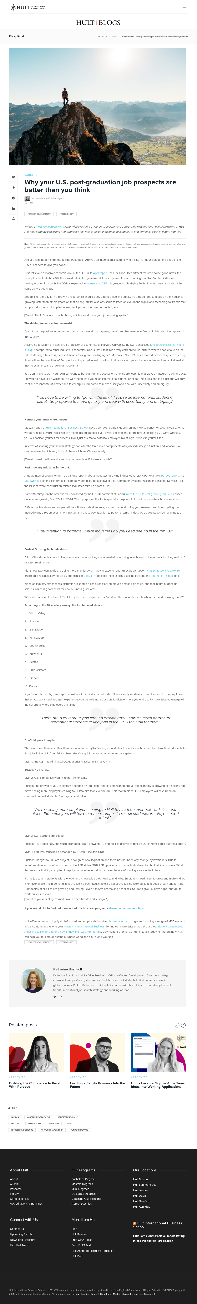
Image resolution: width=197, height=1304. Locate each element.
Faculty (14, 1193)
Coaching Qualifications (86, 1198)
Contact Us (17, 1228)
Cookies (85, 1294)
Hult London (141, 1190)
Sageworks (31, 480)
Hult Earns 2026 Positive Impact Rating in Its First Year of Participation (159, 1239)
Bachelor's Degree (83, 1179)
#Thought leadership (52, 1130)
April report (100, 273)
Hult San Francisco (144, 1184)
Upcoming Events (21, 1234)
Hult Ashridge (141, 1206)
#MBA (69, 1124)
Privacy (75, 1294)
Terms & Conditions (101, 1294)
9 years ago (56, 198)
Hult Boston (140, 1179)
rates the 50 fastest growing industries (150, 494)
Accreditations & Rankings (26, 1203)
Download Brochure (22, 1239)
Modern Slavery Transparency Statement (134, 1294)
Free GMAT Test (82, 1239)
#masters (54, 1124)
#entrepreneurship (68, 1117)
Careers (112, 37)
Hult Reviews (80, 1234)
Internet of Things (162, 575)
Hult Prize (77, 1256)
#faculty (15, 1124)
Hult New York (142, 1201)
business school (119, 921)
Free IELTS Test (81, 1245)
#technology (66, 214)
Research (16, 1189)
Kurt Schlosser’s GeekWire (163, 570)
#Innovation (34, 1124)
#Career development (39, 214)
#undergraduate (79, 1130)
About (14, 1179)
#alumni (15, 1117)
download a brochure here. (127, 908)
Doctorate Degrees (84, 1193)
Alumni (14, 1184)
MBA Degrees (80, 1189)
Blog (74, 1228)
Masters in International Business (84, 926)
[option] (36, 1061)
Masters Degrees (82, 1184)
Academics (17, 1077)
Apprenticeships (82, 1203)
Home (101, 37)
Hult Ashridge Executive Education (93, 1250)
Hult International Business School (67, 427)
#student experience (22, 1130)
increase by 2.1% (97, 283)
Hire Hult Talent (19, 1245)
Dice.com (89, 575)
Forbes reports (170, 475)
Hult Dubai (139, 1195)
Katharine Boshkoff (40, 198)
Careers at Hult (19, 1198)
